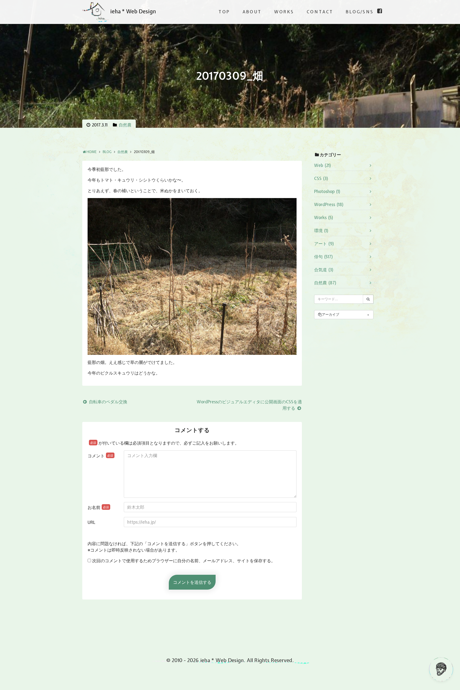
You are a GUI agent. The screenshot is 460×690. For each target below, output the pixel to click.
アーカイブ (330, 314)
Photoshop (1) (327, 191)
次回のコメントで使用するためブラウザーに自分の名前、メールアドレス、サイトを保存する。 (183, 561)
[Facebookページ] (379, 11)
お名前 (98, 507)
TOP (224, 12)
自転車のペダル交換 (107, 402)
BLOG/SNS (359, 12)
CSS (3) (321, 178)
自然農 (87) (325, 283)
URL (91, 522)
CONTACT (320, 12)
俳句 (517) (323, 257)
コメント (100, 456)
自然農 (125, 125)
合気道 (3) (324, 270)
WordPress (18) (329, 204)
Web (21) (322, 165)
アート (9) (324, 244)
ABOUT (252, 12)
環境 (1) (321, 230)
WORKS (284, 12)
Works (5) (323, 217)
